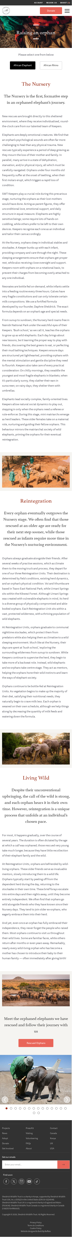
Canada (53, 1133)
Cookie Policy (35, 1228)
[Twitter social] (14, 1184)
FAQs (28, 1143)
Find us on (8, 1174)
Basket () (65, 3)
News (4, 1133)
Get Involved (8, 1148)
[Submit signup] (63, 1165)
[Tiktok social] (37, 1184)
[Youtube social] (29, 1184)
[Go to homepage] (6, 10)
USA (52, 1148)
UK (51, 1143)
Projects (6, 1128)
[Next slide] (66, 1099)
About (29, 1148)
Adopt (5, 1138)
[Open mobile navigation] (67, 11)
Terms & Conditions (36, 1225)
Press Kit (30, 1128)
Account (38, 3)
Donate (51, 11)
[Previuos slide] (4, 1099)
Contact (54, 1128)
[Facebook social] (6, 1184)
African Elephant (23, 65)
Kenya (53, 1138)
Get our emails (8, 1157)
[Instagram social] (21, 1184)
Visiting (29, 1133)
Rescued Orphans (36, 1043)
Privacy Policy (35, 1222)
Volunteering (32, 1138)
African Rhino (51, 65)
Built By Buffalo (44, 1231)
